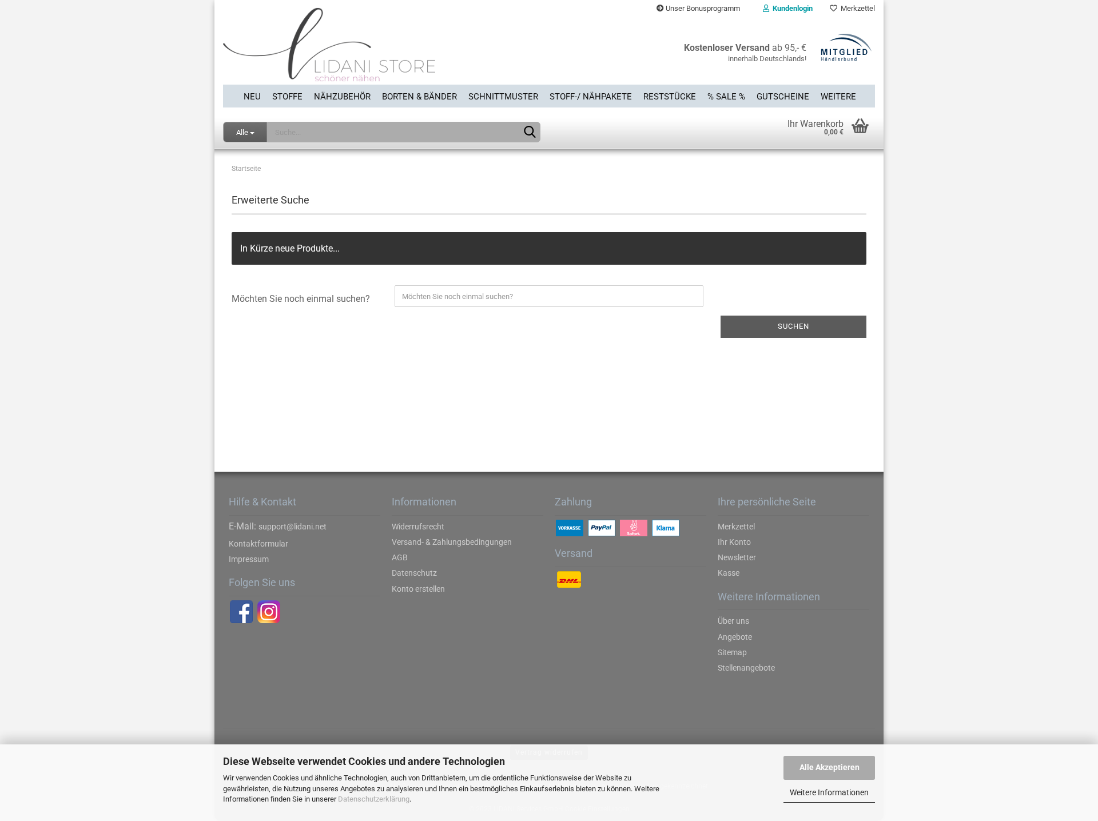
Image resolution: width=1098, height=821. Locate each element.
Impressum (249, 559)
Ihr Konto (734, 542)
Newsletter (737, 557)
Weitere (838, 96)
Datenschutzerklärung (373, 799)
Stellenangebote (746, 667)
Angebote (735, 636)
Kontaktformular (258, 543)
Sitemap (732, 652)
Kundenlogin (791, 8)
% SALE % (726, 96)
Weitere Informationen (829, 792)
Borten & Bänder (419, 96)
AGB (400, 557)
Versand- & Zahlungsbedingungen (452, 542)
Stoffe (287, 96)
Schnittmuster (503, 96)
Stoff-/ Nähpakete (591, 96)
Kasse (728, 572)
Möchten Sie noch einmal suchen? (301, 298)
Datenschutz (414, 572)
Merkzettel (856, 8)
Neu (252, 96)
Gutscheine (783, 96)
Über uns (733, 620)
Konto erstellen (418, 588)
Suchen (793, 326)
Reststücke (669, 96)
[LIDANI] (381, 51)
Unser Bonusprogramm (702, 8)
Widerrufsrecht (418, 526)
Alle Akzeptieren (829, 767)
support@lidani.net (292, 526)
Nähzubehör (342, 96)
